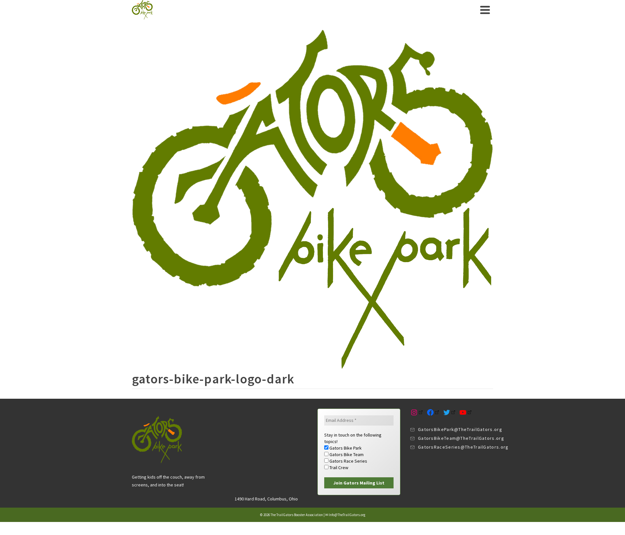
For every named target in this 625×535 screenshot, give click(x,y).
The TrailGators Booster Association (297, 515)
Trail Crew (338, 467)
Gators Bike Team (346, 454)
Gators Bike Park (345, 448)
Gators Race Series (347, 461)
